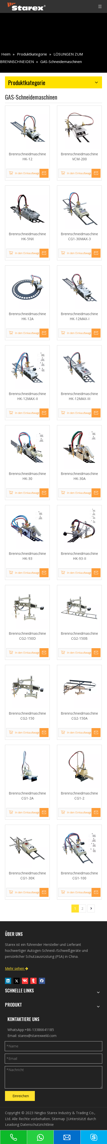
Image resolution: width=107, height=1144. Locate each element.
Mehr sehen (16, 968)
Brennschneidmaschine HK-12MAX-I (79, 316)
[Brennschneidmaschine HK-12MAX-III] (79, 367)
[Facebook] (42, 980)
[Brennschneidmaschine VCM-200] (79, 127)
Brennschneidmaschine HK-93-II (79, 556)
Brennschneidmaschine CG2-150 (27, 716)
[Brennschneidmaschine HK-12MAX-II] (27, 367)
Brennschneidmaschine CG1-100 (79, 875)
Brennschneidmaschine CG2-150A (79, 716)
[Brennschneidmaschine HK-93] (27, 527)
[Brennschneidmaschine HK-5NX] (27, 207)
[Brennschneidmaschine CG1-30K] (27, 846)
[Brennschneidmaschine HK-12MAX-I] (79, 287)
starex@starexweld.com (37, 1035)
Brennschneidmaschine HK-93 (27, 556)
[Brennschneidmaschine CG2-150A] (79, 687)
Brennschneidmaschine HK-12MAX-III (79, 396)
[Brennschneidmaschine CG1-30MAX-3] (79, 207)
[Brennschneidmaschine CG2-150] (27, 687)
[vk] (25, 980)
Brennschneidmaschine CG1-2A (27, 796)
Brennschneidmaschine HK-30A (79, 476)
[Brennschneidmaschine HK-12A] (27, 287)
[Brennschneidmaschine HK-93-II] (79, 527)
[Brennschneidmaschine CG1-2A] (27, 766)
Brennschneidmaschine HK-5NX (27, 236)
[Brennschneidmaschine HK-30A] (79, 447)
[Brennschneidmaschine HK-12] (27, 127)
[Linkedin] (8, 980)
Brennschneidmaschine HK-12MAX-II (27, 396)
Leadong (12, 1124)
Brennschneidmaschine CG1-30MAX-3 (79, 236)
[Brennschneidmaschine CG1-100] (79, 846)
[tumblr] (33, 980)
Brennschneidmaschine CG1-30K (27, 875)
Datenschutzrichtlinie (37, 1124)
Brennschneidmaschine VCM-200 (79, 156)
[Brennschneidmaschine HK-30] (27, 447)
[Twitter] (16, 980)
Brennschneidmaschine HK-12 (27, 156)
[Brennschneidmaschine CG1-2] (79, 766)
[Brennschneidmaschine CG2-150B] (79, 607)
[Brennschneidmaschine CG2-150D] (27, 607)
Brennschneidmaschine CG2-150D (27, 636)
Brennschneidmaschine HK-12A (27, 316)
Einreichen (20, 1095)
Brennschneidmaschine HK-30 (27, 476)
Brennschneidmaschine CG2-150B (79, 636)
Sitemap (58, 1118)
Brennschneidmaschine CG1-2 (79, 796)
